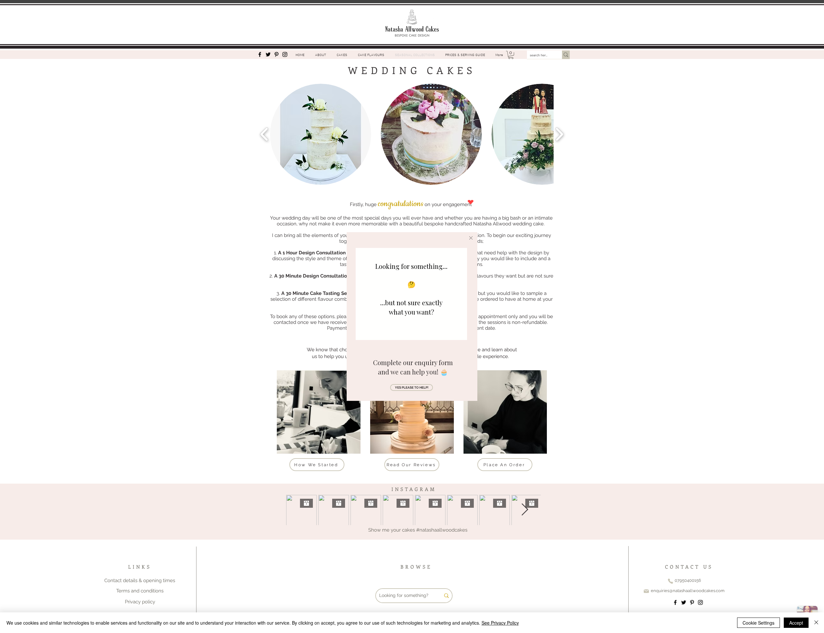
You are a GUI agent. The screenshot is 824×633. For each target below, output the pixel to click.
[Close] (816, 623)
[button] (471, 238)
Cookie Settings (758, 622)
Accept (796, 622)
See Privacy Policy (500, 622)
